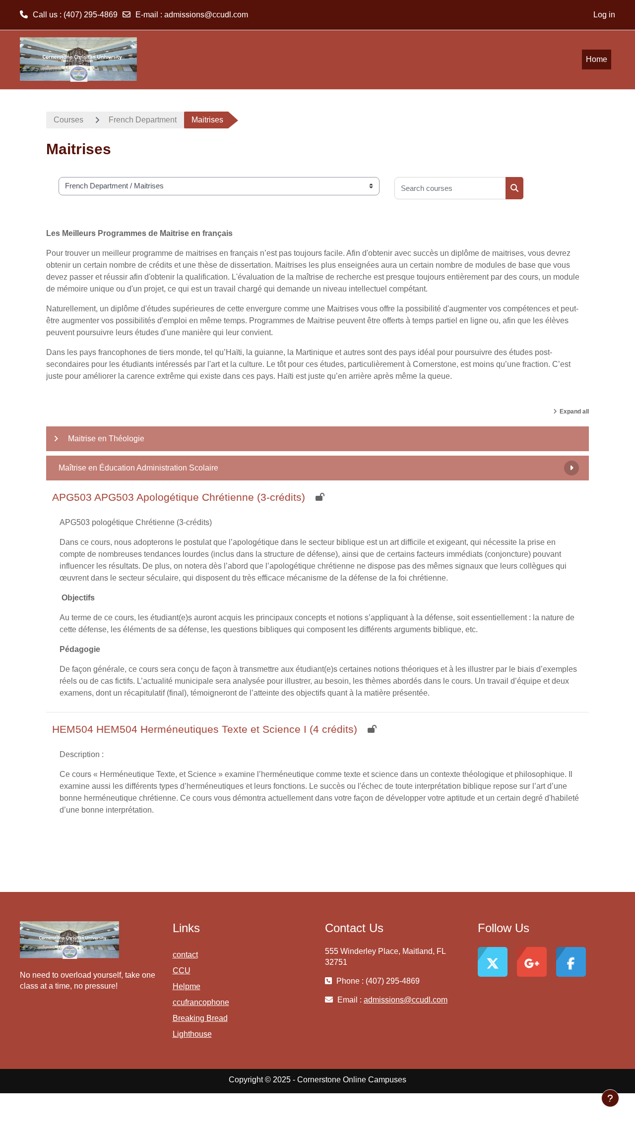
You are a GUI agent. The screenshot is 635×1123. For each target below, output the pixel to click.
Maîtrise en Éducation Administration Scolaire (138, 468)
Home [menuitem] (596, 59)
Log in (604, 14)
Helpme (186, 986)
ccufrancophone (201, 1002)
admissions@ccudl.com (206, 14)
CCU (181, 970)
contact (185, 954)
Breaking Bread (200, 1018)
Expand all (574, 411)
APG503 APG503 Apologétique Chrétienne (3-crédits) (178, 497)
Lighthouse (192, 1034)
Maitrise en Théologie (106, 438)
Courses (68, 120)
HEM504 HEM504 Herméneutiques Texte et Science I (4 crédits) (204, 729)
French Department (143, 120)
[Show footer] (610, 1098)
